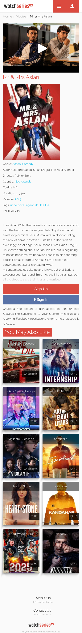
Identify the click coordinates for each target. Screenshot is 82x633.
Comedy (27, 164)
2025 (18, 199)
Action (16, 164)
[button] (41, 64)
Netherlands (23, 181)
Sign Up (41, 289)
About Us (43, 598)
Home (7, 16)
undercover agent (22, 205)
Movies (21, 16)
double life (42, 205)
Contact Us (42, 610)
